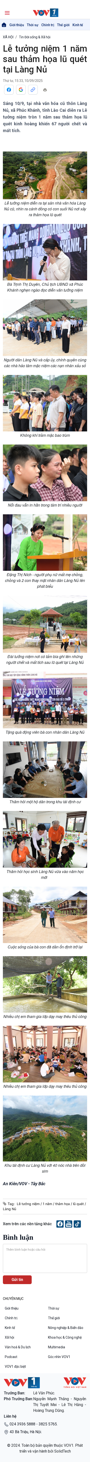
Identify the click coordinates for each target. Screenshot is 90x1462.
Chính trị (47, 25)
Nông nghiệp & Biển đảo (65, 1328)
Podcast (11, 1357)
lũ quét (79, 1204)
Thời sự (32, 25)
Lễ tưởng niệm (29, 1204)
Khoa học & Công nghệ (65, 1337)
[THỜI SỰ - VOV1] (45, 12)
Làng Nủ (9, 1209)
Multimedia (56, 1347)
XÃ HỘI (8, 37)
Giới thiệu (16, 25)
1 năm (48, 1204)
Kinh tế (77, 25)
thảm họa (63, 1204)
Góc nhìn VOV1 (59, 1357)
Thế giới (63, 25)
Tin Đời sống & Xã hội (34, 37)
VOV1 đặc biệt (15, 1366)
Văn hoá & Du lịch (18, 1347)
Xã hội (9, 1337)
